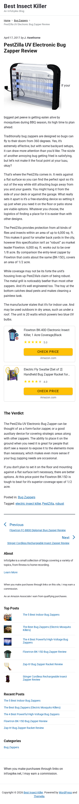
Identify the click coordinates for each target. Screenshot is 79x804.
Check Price (48, 352)
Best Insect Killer (33, 792)
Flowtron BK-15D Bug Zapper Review (45, 651)
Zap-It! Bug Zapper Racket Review (43, 664)
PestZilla (48, 503)
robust (59, 503)
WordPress (65, 792)
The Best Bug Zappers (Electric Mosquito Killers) (32, 707)
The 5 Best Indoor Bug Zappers (41, 614)
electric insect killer (28, 503)
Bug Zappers (26, 497)
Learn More (10, 572)
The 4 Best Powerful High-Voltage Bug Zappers (31, 714)
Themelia (39, 796)
